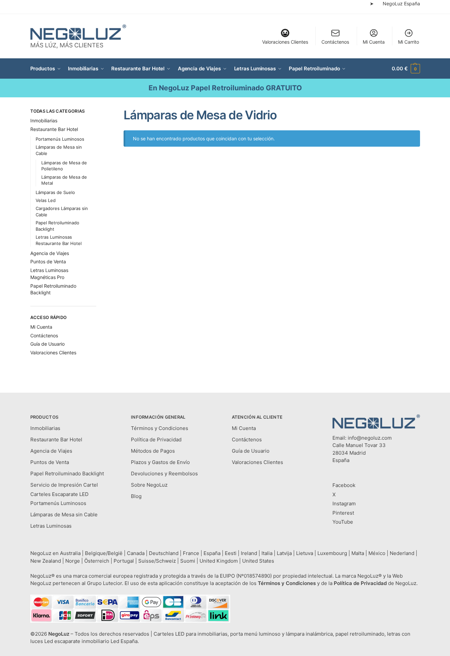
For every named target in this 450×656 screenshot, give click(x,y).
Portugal (124, 561)
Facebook (343, 485)
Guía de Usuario (47, 344)
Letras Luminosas (51, 526)
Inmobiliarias (43, 120)
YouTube (342, 522)
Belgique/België (104, 553)
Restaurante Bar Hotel (54, 129)
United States (258, 561)
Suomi (187, 561)
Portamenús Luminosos (60, 139)
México (376, 553)
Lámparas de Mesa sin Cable (64, 514)
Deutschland (164, 553)
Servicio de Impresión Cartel (64, 485)
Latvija (284, 553)
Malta (357, 553)
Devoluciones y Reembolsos (164, 473)
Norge (72, 561)
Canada (136, 553)
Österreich (96, 561)
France (191, 553)
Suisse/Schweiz (157, 561)
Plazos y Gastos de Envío (160, 462)
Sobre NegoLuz (149, 485)
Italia (266, 553)
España (212, 553)
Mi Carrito (408, 42)
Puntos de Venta (48, 261)
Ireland (249, 553)
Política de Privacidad (156, 439)
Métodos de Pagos (153, 451)
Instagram (344, 503)
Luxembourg (332, 553)
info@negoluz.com (370, 438)
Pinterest (343, 513)
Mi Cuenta (374, 42)
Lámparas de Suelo (55, 192)
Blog (136, 496)
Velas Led (46, 200)
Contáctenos (335, 42)
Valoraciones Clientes (285, 42)
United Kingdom (219, 561)
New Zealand (45, 561)
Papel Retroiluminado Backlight (67, 473)
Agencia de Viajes (49, 253)
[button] (406, 69)
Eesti (230, 553)
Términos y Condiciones (159, 428)
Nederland (402, 553)
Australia (70, 553)
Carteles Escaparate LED (59, 494)
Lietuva (304, 553)
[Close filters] (98, 112)
